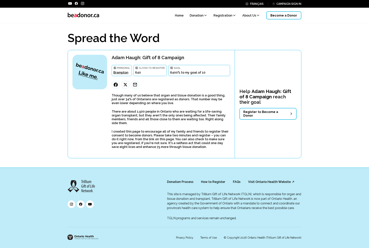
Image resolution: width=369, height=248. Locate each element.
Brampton (120, 72)
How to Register (213, 182)
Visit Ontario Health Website (269, 182)
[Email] (135, 85)
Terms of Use (208, 237)
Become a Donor (283, 15)
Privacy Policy (184, 237)
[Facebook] (116, 85)
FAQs (236, 182)
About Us (249, 15)
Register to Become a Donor (260, 113)
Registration (223, 15)
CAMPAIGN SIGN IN (288, 3)
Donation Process (180, 182)
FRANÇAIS (256, 3)
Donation (197, 15)
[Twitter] (125, 85)
